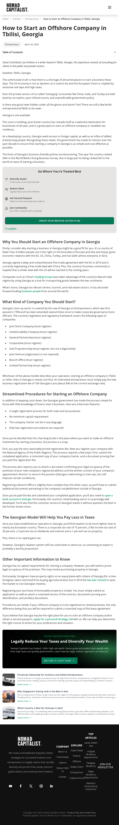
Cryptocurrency (76, 777)
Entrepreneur (32, 18)
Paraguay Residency (91, 764)
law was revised (96, 580)
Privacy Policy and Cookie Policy (81, 812)
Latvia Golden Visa (90, 744)
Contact (62, 776)
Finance (76, 755)
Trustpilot (10, 228)
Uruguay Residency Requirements (91, 754)
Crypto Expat (77, 750)
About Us (62, 751)
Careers (62, 762)
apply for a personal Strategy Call (53, 619)
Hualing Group (43, 277)
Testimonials (63, 757)
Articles (17, 18)
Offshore (77, 761)
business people (31, 291)
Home (5, 18)
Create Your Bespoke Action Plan (59, 220)
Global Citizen (76, 766)
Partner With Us (63, 770)
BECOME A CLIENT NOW (57, 660)
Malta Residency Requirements (91, 774)
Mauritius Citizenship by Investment (91, 786)
